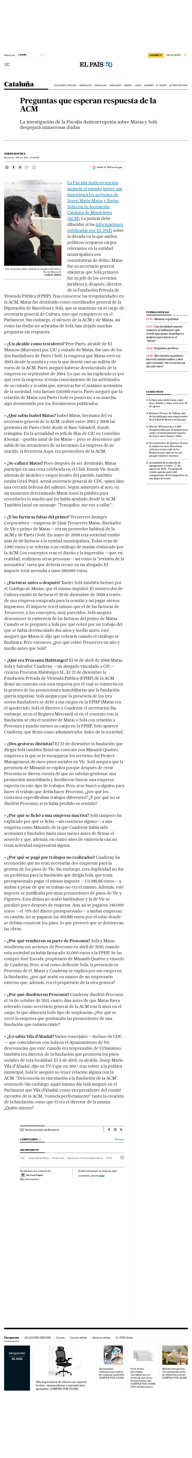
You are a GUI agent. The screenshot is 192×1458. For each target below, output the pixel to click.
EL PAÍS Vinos (124, 1337)
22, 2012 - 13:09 (27, 157)
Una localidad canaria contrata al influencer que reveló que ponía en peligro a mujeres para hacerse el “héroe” (165, 333)
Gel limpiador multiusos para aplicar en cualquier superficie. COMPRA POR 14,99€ (111, 1373)
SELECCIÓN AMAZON (38, 1337)
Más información (29, 1179)
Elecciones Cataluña (65, 85)
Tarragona (115, 85)
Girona (128, 85)
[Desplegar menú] (7, 65)
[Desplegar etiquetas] (122, 1157)
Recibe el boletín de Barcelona (42, 1129)
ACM (109, 1158)
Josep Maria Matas (38, 1158)
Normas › (120, 1139)
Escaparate (11, 1337)
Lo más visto (154, 391)
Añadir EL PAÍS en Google (109, 167)
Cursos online (78, 1337)
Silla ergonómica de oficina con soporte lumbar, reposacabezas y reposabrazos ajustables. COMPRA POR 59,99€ (61, 1385)
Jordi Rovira (15, 153)
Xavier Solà (58, 1158)
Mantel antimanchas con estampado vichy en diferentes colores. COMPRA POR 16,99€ (174, 1373)
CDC (22, 1158)
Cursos (60, 1337)
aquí (101, 1175)
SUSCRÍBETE (156, 55)
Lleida (138, 85)
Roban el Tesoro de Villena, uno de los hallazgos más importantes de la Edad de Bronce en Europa (168, 416)
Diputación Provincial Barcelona (85, 1158)
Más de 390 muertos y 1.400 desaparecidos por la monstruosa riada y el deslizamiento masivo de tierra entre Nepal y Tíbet (168, 431)
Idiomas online (101, 1337)
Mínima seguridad (166, 319)
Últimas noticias (178, 85)
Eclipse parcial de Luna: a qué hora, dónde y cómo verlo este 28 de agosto (168, 403)
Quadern (149, 85)
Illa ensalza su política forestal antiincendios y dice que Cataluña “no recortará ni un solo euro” (165, 361)
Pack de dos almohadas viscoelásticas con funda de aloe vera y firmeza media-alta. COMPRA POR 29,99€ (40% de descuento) (143, 1377)
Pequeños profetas (166, 348)
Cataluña (19, 84)
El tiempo (161, 85)
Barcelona (101, 85)
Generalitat (85, 85)
